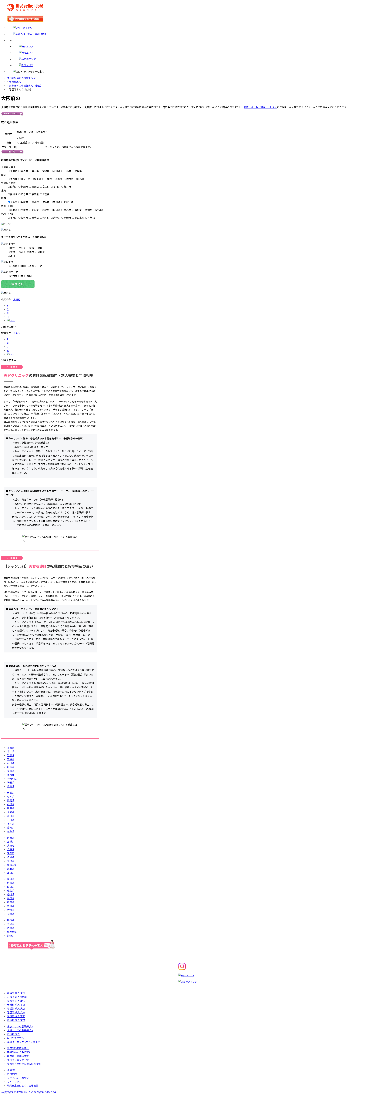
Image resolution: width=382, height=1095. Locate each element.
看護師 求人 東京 (16, 993)
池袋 (40, 248)
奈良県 (56, 202)
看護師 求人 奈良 (16, 1020)
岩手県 (35, 171)
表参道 (22, 248)
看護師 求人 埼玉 (16, 1001)
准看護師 (39, 142)
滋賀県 (46, 202)
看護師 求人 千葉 (16, 1005)
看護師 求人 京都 (16, 1016)
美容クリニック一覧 (18, 1060)
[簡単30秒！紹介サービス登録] (191, 19)
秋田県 (56, 171)
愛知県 (13, 194)
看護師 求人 (13, 1034)
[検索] (197, 40)
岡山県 (35, 210)
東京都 (13, 179)
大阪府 (13, 202)
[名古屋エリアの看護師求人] (197, 59)
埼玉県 (37, 179)
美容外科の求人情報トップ (21, 78)
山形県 (67, 171)
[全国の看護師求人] (197, 65)
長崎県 (35, 217)
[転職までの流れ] (12, 115)
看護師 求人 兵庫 (16, 1012)
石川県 (56, 186)
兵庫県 (24, 202)
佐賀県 (24, 217)
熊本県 (46, 217)
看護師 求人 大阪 (16, 1008)
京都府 (35, 202)
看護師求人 (15, 82)
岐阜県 (24, 194)
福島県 (78, 171)
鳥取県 (13, 210)
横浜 (12, 252)
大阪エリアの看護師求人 (20, 1030)
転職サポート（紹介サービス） (260, 107)
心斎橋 (13, 266)
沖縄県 (91, 217)
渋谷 (21, 252)
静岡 (29, 276)
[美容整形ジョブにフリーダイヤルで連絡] (194, 28)
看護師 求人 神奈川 (17, 997)
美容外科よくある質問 (19, 1052)
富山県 (46, 186)
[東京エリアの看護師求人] (197, 46)
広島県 (46, 210)
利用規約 (12, 1074)
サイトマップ (14, 1082)
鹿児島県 (79, 217)
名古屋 (13, 276)
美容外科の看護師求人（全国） (26, 85)
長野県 (35, 186)
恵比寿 (41, 252)
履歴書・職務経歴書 (18, 1056)
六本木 (30, 252)
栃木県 (69, 179)
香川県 (78, 210)
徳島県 (67, 210)
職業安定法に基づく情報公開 (22, 1085)
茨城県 (59, 179)
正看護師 (25, 142)
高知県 (99, 210)
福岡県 (13, 217)
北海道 (13, 171)
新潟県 (24, 186)
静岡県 (35, 194)
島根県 (24, 210)
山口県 (56, 210)
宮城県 (46, 171)
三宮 (40, 266)
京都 (31, 266)
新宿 (31, 248)
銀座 (12, 248)
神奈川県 (25, 179)
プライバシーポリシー (19, 1078)
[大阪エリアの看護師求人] (197, 53)
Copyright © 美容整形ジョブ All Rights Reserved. (28, 1092)
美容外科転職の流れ (18, 1048)
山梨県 (13, 186)
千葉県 (48, 179)
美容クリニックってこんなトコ (23, 1042)
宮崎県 (67, 217)
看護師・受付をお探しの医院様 (24, 1064)
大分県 (56, 217)
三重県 (46, 194)
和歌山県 (68, 202)
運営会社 (12, 1070)
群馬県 (80, 179)
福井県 (67, 186)
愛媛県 (89, 210)
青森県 (24, 171)
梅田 (23, 266)
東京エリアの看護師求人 (20, 1026)
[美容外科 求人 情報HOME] (194, 34)
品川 (12, 256)
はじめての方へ (15, 1038)
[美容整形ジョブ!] (191, 7)
